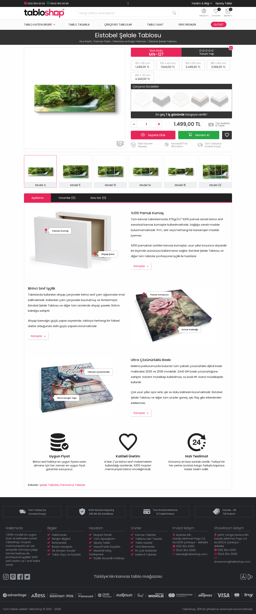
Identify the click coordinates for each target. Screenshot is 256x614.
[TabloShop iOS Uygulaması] (243, 577)
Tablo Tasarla (79, 24)
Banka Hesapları (62, 547)
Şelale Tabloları (49, 485)
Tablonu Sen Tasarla (148, 539)
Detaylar (139, 266)
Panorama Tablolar (72, 485)
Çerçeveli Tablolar (118, 24)
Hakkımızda (59, 535)
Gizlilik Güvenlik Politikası (109, 558)
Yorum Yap (206, 54)
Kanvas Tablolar (145, 535)
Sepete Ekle (156, 135)
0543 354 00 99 (59, 3)
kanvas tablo (128, 576)
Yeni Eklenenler (145, 547)
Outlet (219, 24)
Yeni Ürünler (187, 24)
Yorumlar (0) (67, 198)
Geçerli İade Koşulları (107, 547)
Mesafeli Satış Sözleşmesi (100, 552)
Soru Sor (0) (98, 198)
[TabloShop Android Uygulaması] (250, 577)
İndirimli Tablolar (145, 554)
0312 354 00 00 (36, 3)
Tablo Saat (155, 24)
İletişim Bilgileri (61, 539)
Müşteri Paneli (103, 535)
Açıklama (37, 198)
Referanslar (59, 543)
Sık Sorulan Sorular (64, 550)
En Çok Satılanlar (146, 550)
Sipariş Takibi (224, 3)
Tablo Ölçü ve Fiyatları (66, 554)
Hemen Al (201, 135)
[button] (226, 174)
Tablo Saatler (144, 543)
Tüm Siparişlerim (104, 539)
